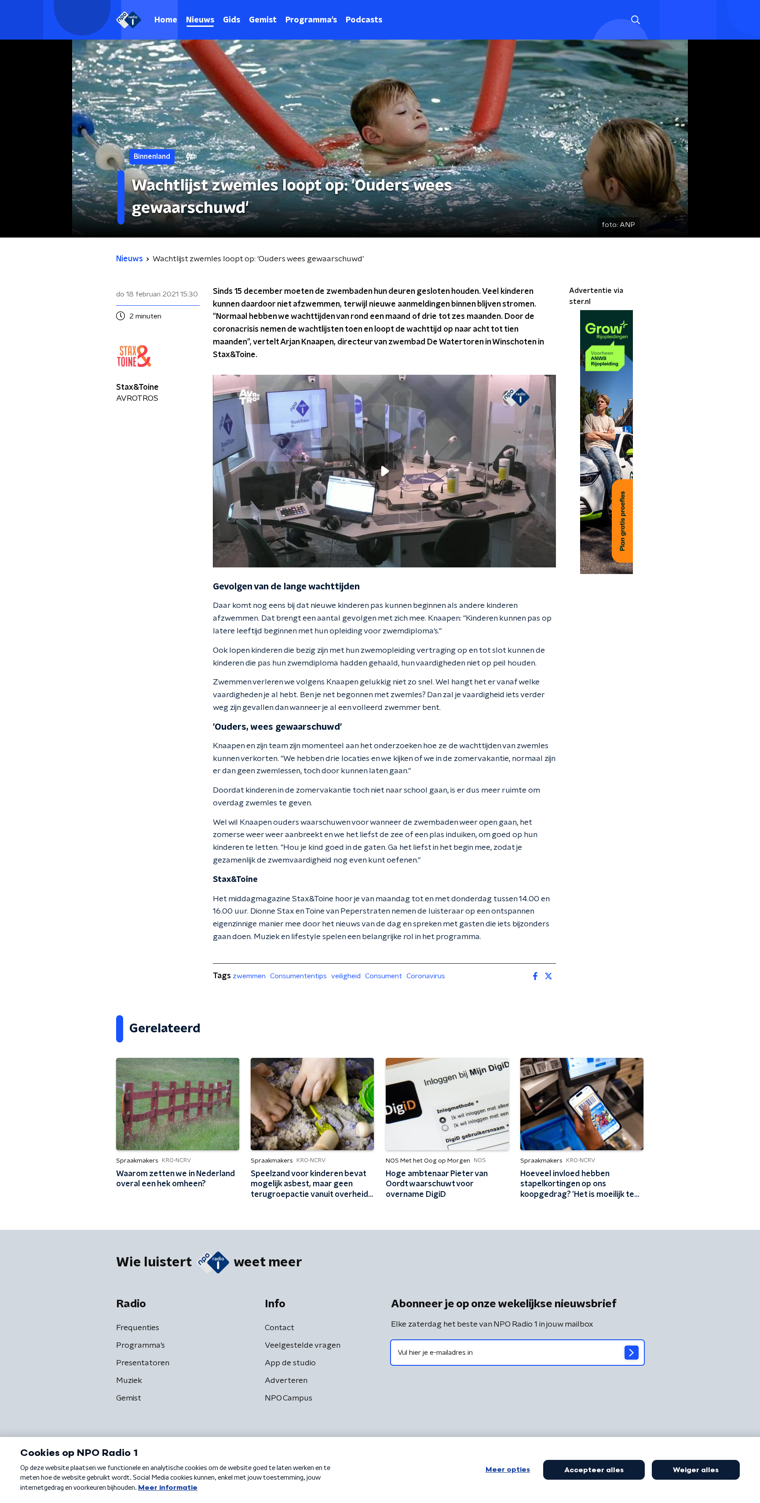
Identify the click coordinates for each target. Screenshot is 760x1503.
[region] (384, 471)
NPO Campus (288, 1398)
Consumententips (298, 976)
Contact (279, 1328)
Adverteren (286, 1381)
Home (165, 20)
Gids (231, 20)
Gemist (263, 20)
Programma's (311, 20)
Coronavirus (425, 976)
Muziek (129, 1381)
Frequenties (137, 1328)
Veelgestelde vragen (302, 1345)
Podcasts (364, 20)
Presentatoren (142, 1363)
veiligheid (346, 976)
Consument (383, 976)
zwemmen (249, 976)
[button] (635, 20)
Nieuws (200, 20)
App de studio (290, 1363)
